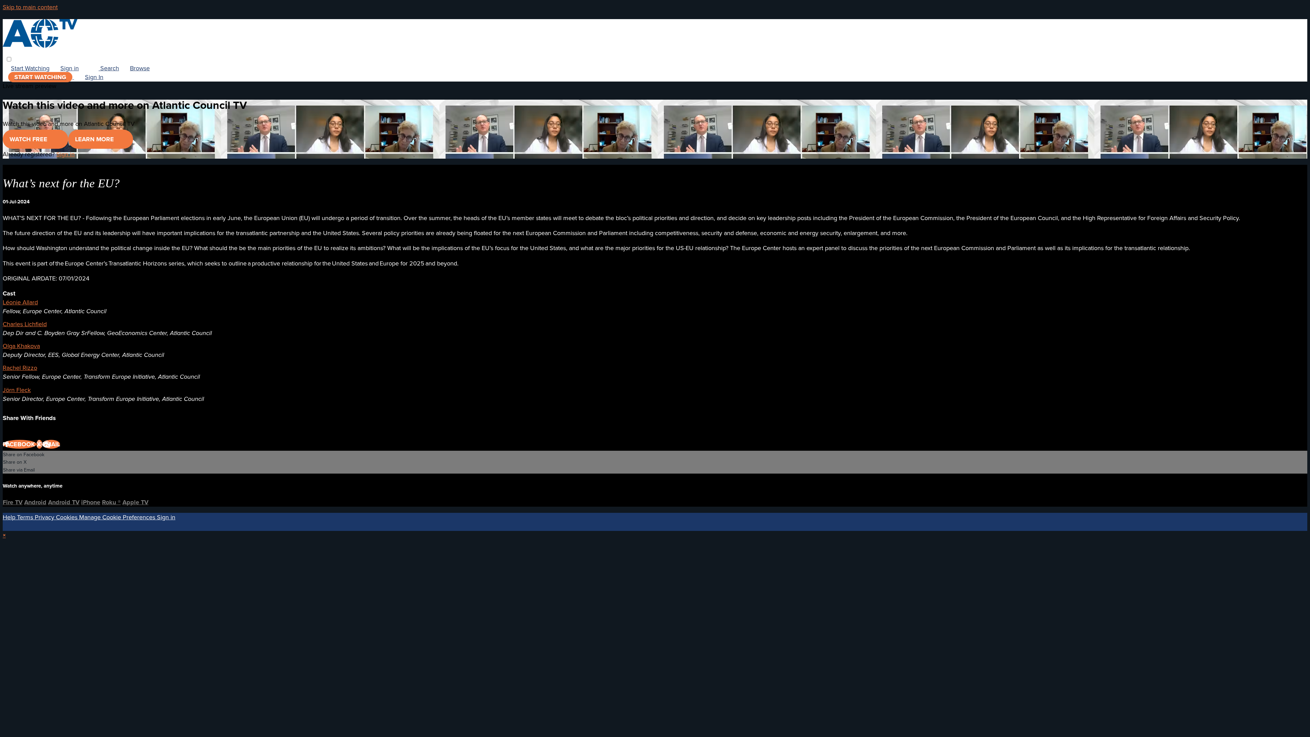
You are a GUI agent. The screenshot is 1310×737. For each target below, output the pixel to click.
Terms (26, 517)
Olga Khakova (21, 346)
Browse (140, 68)
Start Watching (30, 68)
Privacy (45, 517)
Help (10, 517)
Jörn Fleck (17, 390)
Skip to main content (30, 7)
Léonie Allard (20, 302)
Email (51, 444)
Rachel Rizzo (20, 367)
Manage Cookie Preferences (118, 517)
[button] (9, 59)
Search (109, 68)
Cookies (67, 517)
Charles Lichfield (25, 324)
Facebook (20, 444)
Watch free (29, 139)
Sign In (94, 77)
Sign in (69, 68)
